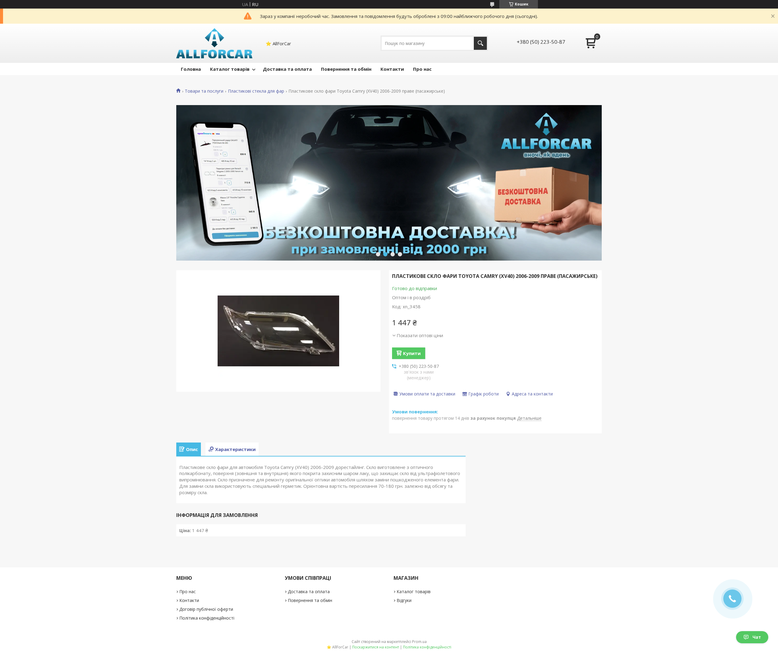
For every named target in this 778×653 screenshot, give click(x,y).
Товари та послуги (204, 91)
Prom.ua (419, 641)
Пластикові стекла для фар (256, 91)
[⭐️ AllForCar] (214, 43)
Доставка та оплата (287, 69)
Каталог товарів (230, 69)
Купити (412, 353)
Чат (756, 637)
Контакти (392, 69)
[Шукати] (480, 43)
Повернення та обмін (346, 69)
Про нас (422, 69)
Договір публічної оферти (206, 609)
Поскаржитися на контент (375, 647)
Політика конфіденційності (206, 618)
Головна (191, 69)
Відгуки (404, 600)
